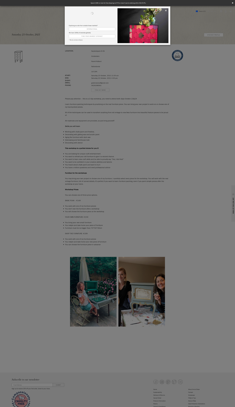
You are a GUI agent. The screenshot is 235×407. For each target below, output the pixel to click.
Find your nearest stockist (92, 36)
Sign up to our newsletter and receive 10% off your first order (118, 3)
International (92, 29)
